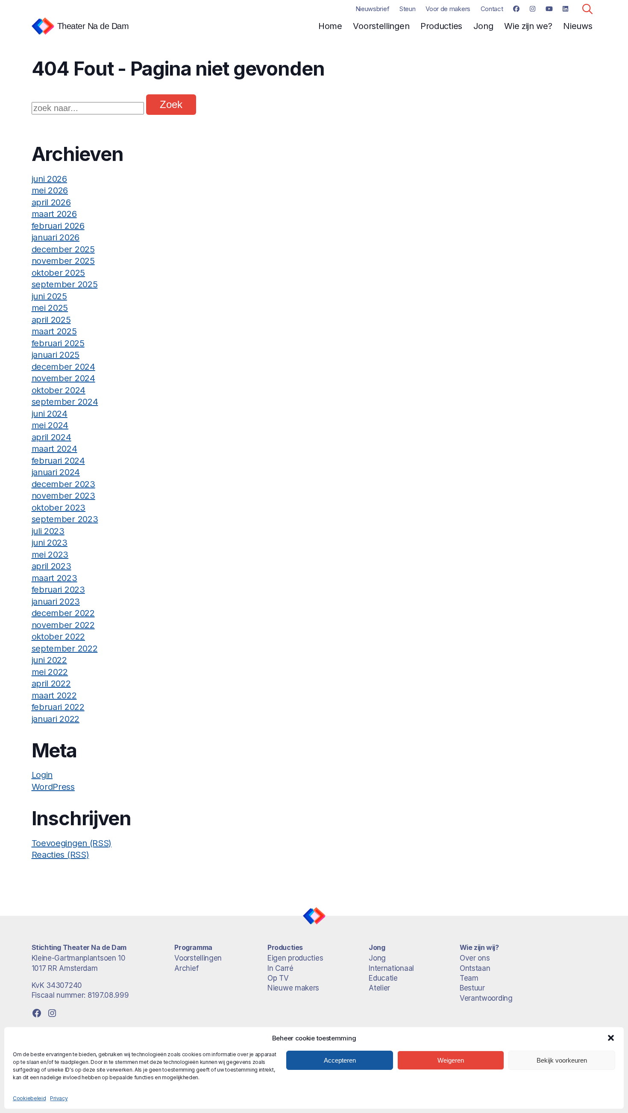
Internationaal (391, 968)
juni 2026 (49, 179)
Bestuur (472, 988)
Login (42, 775)
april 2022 (51, 683)
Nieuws (577, 26)
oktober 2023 (58, 507)
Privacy (58, 1098)
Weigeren (450, 1060)
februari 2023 (58, 589)
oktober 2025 (58, 273)
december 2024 (63, 367)
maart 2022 (54, 695)
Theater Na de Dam (93, 26)
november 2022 (63, 625)
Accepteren (340, 1060)
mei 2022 (50, 672)
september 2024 (65, 402)
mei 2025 (50, 308)
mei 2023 (50, 554)
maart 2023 (54, 578)
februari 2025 (58, 343)
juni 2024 (49, 414)
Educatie (383, 978)
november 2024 (63, 378)
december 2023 (63, 484)
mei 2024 (50, 425)
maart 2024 (54, 449)
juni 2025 (49, 296)
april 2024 (51, 437)
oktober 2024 (58, 390)
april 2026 (51, 202)
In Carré (280, 968)
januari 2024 (56, 472)
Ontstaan (475, 968)
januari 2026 (55, 237)
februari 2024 (58, 461)
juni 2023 (49, 543)
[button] (611, 1038)
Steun (407, 9)
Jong (483, 26)
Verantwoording (486, 998)
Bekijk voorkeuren (562, 1060)
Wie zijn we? (528, 26)
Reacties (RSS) (60, 855)
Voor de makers (448, 9)
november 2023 (63, 496)
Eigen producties (295, 958)
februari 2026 (58, 226)
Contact (492, 9)
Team (469, 978)
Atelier (379, 988)
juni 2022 (49, 660)
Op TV (278, 978)
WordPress (53, 787)
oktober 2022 (58, 636)
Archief (186, 968)
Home (330, 26)
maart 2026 (54, 214)
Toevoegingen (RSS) (72, 843)
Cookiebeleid (29, 1098)
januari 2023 (56, 601)
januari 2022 (55, 719)
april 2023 (51, 566)
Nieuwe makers (293, 988)
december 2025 (63, 249)
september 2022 (65, 648)
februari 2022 (58, 707)
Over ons (475, 958)
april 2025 (51, 320)
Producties (441, 26)
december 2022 (63, 613)
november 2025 (63, 261)
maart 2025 (54, 331)
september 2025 (65, 284)
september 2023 (65, 519)
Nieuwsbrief (372, 9)
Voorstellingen (381, 26)
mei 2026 (50, 190)
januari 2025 (55, 355)
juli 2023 (48, 531)
